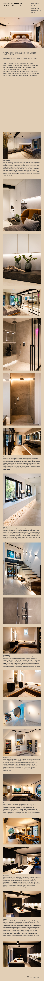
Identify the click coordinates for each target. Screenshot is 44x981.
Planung (35, 3)
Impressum (34, 977)
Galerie (34, 6)
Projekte (35, 8)
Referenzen (36, 10)
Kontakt (34, 13)
